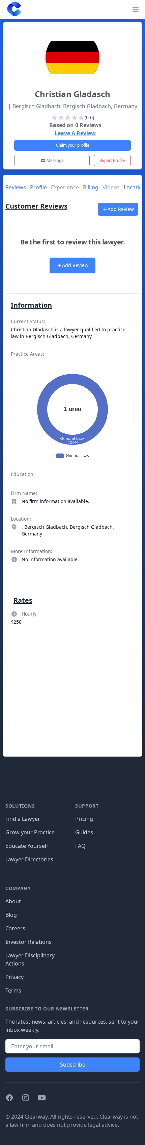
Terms (13, 990)
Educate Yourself (26, 846)
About (13, 901)
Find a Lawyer (22, 818)
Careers (15, 928)
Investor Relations (28, 942)
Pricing (84, 818)
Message (55, 160)
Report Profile (112, 160)
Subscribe (72, 1064)
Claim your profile (72, 145)
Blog (11, 915)
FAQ (80, 846)
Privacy (14, 977)
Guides (84, 832)
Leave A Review (75, 133)
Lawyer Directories (29, 859)
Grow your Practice (30, 832)
